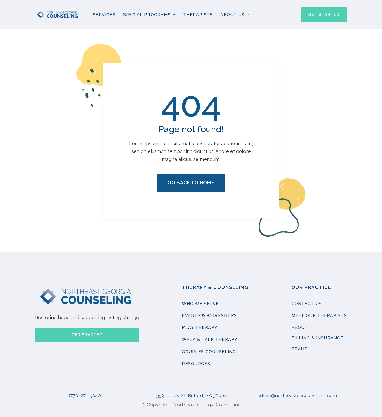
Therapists (198, 14)
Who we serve (200, 303)
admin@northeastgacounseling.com (297, 395)
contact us (307, 303)
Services (104, 14)
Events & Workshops (209, 315)
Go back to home (191, 182)
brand (300, 348)
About (300, 327)
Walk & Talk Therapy (210, 339)
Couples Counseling (209, 351)
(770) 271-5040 (85, 395)
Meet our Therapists (319, 315)
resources (196, 363)
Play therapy (200, 327)
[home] (58, 15)
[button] (149, 15)
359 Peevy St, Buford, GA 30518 (191, 395)
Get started (323, 14)
